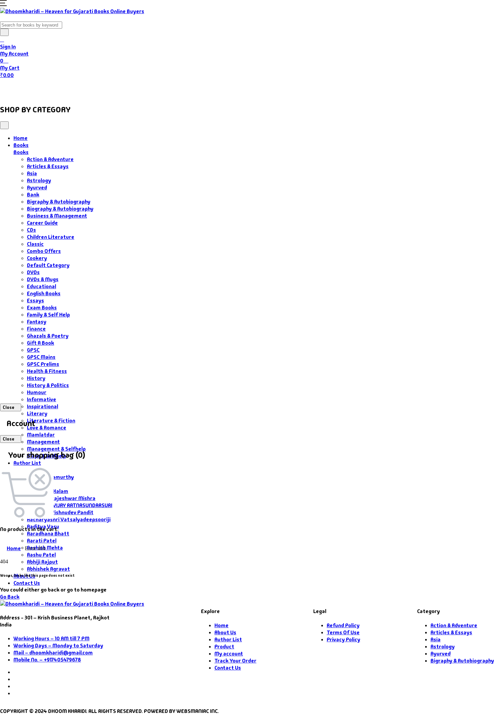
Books (38, 88)
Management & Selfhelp (56, 448)
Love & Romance (46, 427)
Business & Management (57, 215)
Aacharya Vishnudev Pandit (60, 512)
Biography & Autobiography (60, 208)
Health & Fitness (47, 371)
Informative (41, 399)
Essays (35, 300)
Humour (36, 392)
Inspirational (42, 406)
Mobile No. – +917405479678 (47, 659)
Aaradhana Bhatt (48, 533)
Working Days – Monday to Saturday (58, 645)
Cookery (37, 258)
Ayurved (37, 187)
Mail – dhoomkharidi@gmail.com (53, 652)
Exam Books (42, 307)
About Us (163, 88)
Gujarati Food (118, 88)
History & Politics (48, 385)
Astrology (39, 180)
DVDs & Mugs (42, 279)
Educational (41, 286)
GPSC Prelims (43, 364)
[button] (3, 4)
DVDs (33, 272)
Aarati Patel (41, 540)
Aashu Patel (41, 554)
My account (228, 653)
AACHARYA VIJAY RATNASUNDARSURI (69, 505)
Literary (37, 413)
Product (224, 646)
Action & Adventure (50, 159)
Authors (74, 88)
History (36, 378)
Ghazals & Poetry (48, 335)
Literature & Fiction (51, 420)
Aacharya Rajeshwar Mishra (61, 498)
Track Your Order (235, 660)
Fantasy (36, 321)
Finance (36, 328)
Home (12, 88)
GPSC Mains (41, 357)
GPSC (33, 349)
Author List (27, 462)
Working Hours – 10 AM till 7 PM (51, 638)
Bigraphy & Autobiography (58, 201)
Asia (32, 173)
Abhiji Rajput (42, 561)
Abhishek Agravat (48, 568)
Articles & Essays (48, 166)
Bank (33, 194)
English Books (43, 293)
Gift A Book (40, 342)
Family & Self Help (48, 314)
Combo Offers (44, 251)
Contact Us (199, 88)
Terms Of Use (343, 632)
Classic (35, 244)
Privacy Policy (343, 639)
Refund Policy (343, 625)
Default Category (48, 265)
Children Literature (50, 236)
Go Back (9, 596)
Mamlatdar (41, 434)
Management (43, 441)
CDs (31, 229)
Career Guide (42, 222)
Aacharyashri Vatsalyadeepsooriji (69, 519)
